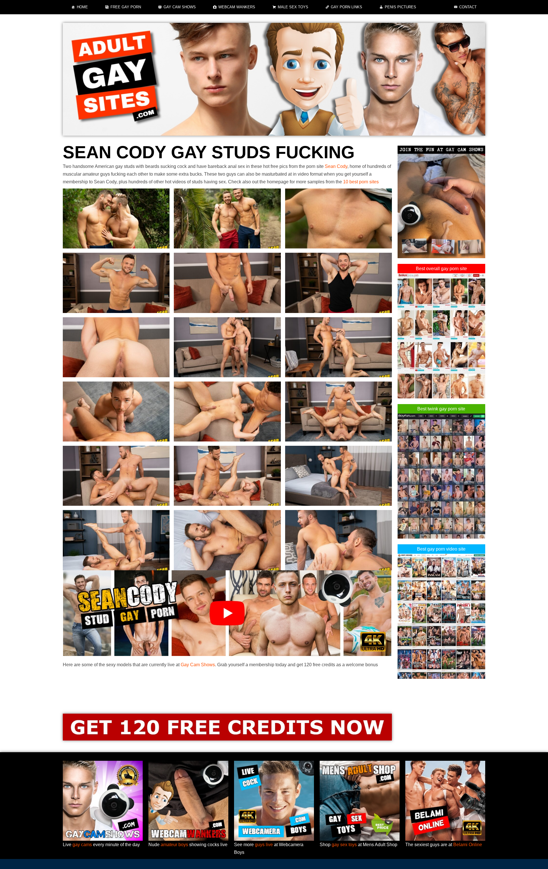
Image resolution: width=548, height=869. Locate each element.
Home (82, 7)
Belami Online (467, 844)
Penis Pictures (400, 7)
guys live (264, 844)
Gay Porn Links (346, 7)
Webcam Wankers (236, 7)
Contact (468, 7)
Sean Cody (336, 166)
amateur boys (174, 844)
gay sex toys (344, 844)
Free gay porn (125, 7)
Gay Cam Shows (180, 7)
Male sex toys (293, 7)
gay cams (82, 844)
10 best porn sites (361, 181)
